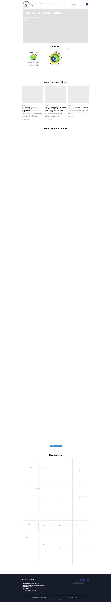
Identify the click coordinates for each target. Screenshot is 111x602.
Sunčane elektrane (53, 3)
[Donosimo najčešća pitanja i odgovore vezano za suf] (80, 342)
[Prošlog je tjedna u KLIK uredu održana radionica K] (31, 254)
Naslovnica (34, 3)
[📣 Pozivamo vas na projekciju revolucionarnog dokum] (47, 349)
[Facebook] (81, 580)
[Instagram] (84, 580)
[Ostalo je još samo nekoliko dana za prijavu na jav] (64, 345)
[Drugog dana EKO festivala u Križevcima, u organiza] (31, 348)
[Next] (57, 123)
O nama (40, 3)
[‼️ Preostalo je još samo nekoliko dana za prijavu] (31, 398)
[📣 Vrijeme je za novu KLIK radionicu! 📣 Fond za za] (80, 204)
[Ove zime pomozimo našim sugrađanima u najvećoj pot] (64, 155)
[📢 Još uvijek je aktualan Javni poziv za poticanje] (47, 191)
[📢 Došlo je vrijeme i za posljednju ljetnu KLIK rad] (64, 410)
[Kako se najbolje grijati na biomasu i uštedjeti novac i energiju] (78, 94)
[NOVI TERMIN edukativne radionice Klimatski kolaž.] (80, 263)
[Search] (87, 4)
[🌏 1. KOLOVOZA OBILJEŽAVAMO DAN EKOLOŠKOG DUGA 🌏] (47, 403)
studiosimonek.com (57, 599)
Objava (23, 105)
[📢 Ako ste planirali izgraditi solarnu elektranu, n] (80, 403)
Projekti (45, 3)
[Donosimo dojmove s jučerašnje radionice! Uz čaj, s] (31, 138)
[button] (23, 26)
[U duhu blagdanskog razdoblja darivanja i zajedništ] (31, 198)
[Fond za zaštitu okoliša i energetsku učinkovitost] (47, 260)
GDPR (76, 597)
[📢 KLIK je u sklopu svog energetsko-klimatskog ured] (64, 279)
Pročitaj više (25, 119)
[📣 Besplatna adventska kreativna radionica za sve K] (47, 144)
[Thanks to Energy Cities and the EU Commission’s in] (80, 146)
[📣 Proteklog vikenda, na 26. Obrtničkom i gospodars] (64, 205)
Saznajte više (31, 19)
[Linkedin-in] (88, 580)
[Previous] (53, 123)
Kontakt (34, 5)
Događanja (62, 3)
